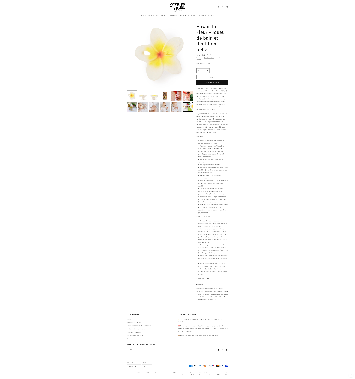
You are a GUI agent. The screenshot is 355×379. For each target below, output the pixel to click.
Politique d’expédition (223, 372)
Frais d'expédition (209, 57)
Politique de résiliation (222, 374)
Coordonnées (212, 374)
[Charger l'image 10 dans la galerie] (165, 107)
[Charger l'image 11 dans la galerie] (176, 107)
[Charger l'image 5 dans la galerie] (176, 96)
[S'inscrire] (158, 350)
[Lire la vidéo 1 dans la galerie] (187, 107)
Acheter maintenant (212, 82)
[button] (143, 15)
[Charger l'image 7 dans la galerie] (132, 107)
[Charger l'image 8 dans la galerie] (143, 107)
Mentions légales (132, 339)
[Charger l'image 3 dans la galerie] (154, 96)
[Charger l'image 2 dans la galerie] (143, 96)
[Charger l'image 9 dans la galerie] (154, 107)
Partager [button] (200, 284)
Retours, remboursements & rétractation (139, 326)
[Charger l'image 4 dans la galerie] (165, 96)
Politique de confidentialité (135, 335)
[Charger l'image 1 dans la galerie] (132, 96)
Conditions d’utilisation (210, 372)
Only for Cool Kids (145, 372)
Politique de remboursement (180, 372)
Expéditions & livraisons (134, 322)
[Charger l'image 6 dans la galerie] (187, 96)
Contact (129, 319)
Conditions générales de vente (136, 329)
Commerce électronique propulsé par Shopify (160, 372)
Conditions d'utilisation (134, 332)
